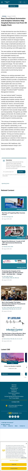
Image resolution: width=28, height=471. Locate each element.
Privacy (14, 395)
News (16, 426)
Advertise (14, 385)
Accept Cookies (14, 468)
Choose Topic (12, 6)
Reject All (14, 464)
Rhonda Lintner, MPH (8, 246)
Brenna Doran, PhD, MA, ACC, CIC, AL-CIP (11, 309)
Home (4, 426)
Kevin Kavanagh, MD (8, 216)
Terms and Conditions (14, 393)
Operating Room (5, 183)
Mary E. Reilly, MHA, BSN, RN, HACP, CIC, (12, 307)
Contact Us (14, 390)
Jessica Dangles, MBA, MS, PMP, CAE (10, 277)
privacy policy (5, 175)
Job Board (14, 391)
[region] (14, 456)
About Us (14, 386)
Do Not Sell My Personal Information (14, 396)
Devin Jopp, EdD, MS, (8, 276)
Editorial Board (14, 388)
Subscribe (20, 171)
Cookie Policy (24, 457)
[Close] (26, 443)
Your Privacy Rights (14, 398)
